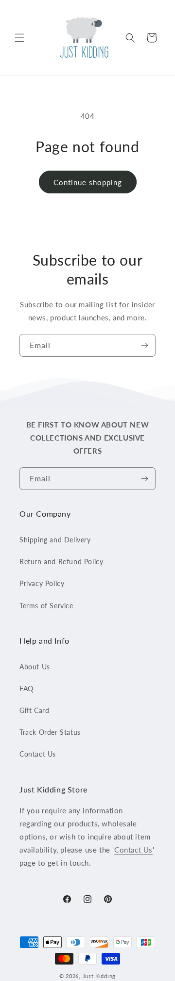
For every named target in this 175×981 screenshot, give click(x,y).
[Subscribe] (144, 345)
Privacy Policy (41, 583)
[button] (19, 37)
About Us (34, 667)
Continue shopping (87, 182)
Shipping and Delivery (55, 540)
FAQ (26, 688)
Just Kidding (99, 976)
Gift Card (34, 710)
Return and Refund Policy (61, 561)
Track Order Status (50, 732)
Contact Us (37, 754)
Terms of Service (46, 605)
